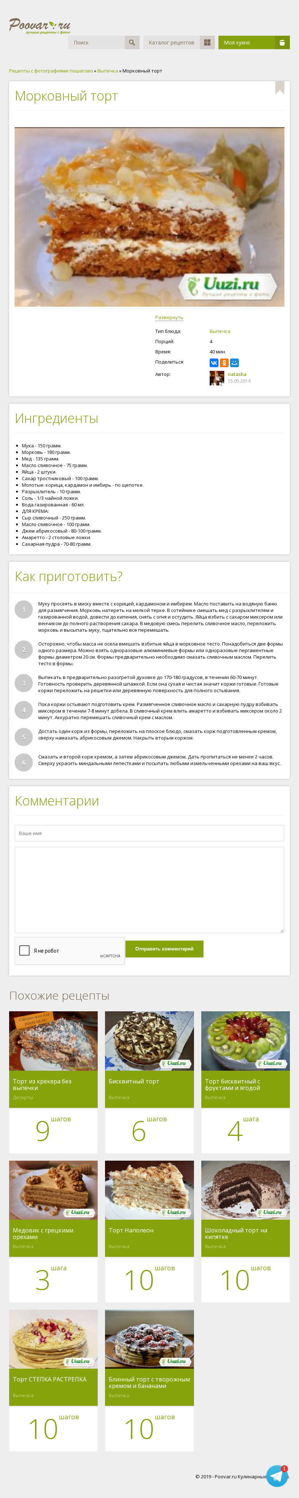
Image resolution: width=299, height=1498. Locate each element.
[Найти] (132, 42)
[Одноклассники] (224, 362)
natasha (237, 374)
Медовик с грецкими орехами (43, 1233)
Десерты (23, 1097)
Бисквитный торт (134, 1081)
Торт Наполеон (131, 1230)
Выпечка (220, 331)
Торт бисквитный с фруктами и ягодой (232, 1084)
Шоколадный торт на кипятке (236, 1233)
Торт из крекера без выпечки (42, 1084)
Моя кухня (237, 42)
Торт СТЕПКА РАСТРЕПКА (49, 1379)
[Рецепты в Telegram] (277, 1476)
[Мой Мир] (234, 362)
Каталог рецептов (171, 42)
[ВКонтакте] (214, 362)
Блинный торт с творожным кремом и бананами (149, 1382)
